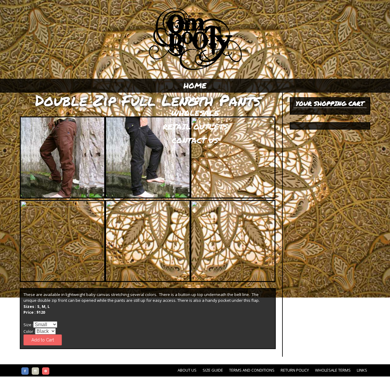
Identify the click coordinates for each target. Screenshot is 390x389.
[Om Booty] (195, 70)
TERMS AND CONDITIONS (252, 370)
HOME (195, 85)
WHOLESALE (195, 112)
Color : (29, 331)
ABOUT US (187, 370)
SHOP (195, 99)
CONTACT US (195, 140)
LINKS (362, 370)
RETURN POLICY (295, 370)
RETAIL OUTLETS (195, 126)
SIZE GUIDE (213, 370)
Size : (28, 324)
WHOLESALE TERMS (333, 370)
